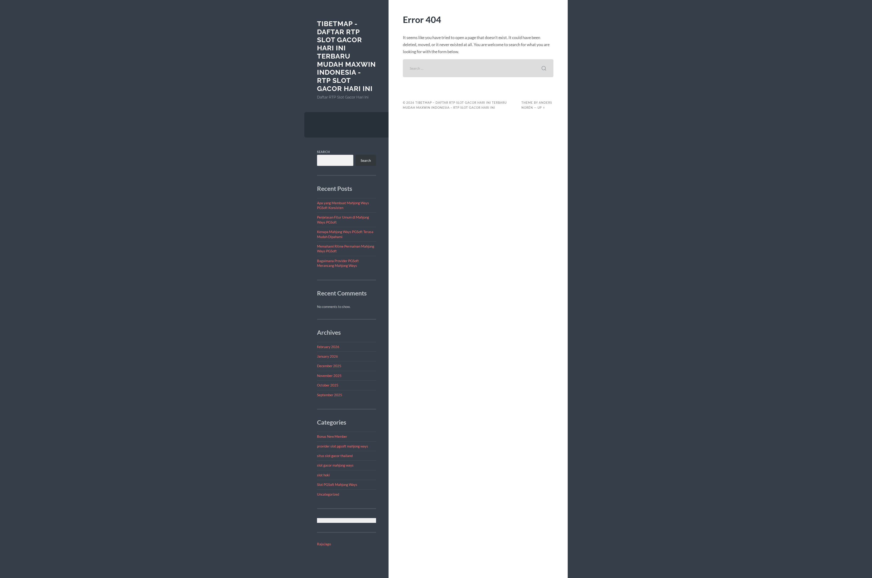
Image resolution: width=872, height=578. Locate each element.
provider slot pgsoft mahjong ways (342, 446)
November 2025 (329, 376)
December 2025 (329, 366)
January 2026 (327, 356)
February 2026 (328, 347)
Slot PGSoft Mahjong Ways (337, 484)
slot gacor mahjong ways (335, 465)
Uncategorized (328, 494)
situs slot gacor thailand (335, 456)
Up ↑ (541, 107)
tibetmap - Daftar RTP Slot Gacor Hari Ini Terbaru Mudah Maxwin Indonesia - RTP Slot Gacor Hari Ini (346, 56)
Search (323, 152)
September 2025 (329, 395)
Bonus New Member (332, 436)
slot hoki (323, 475)
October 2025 (327, 385)
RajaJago (324, 544)
